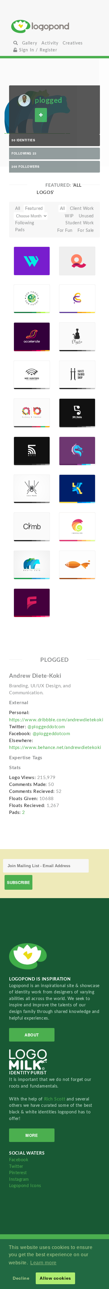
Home (54, 26)
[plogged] (24, 100)
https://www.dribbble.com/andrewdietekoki (56, 720)
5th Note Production (72, 404)
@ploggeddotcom (46, 727)
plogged (48, 100)
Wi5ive (28, 444)
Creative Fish (70, 555)
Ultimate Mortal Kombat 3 (71, 437)
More (31, 1135)
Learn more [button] (43, 1262)
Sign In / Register (37, 50)
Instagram (19, 1179)
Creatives (73, 43)
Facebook (18, 1160)
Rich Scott (55, 1099)
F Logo (26, 596)
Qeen (73, 256)
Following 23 (24, 153)
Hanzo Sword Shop (71, 364)
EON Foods (27, 292)
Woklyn (24, 254)
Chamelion (72, 520)
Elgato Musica (74, 330)
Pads (20, 230)
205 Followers (25, 166)
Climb (28, 522)
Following (24, 223)
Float (42, 259)
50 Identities (23, 140)
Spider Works (26, 480)
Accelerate (26, 330)
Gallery (29, 43)
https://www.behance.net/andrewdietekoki (55, 747)
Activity (49, 43)
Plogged (25, 268)
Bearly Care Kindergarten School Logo (26, 552)
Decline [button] (21, 1278)
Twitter (16, 1166)
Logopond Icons (25, 1185)
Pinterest (18, 1173)
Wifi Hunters (25, 368)
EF (70, 294)
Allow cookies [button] (55, 1278)
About (32, 1035)
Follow (41, 115)
